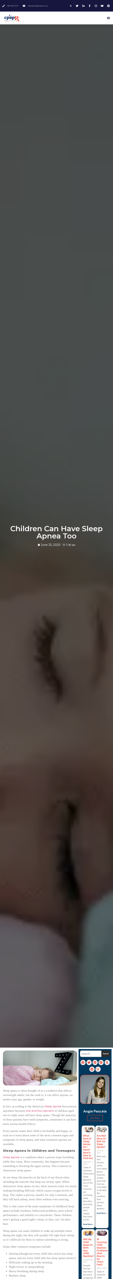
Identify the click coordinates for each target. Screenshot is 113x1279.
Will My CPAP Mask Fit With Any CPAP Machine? (88, 1248)
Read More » (88, 1224)
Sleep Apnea (53, 1106)
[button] (71, 6)
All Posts (95, 1118)
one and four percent (40, 1110)
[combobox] (90, 1054)
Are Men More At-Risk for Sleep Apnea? (102, 1141)
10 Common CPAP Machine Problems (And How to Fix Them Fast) (102, 1252)
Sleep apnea (11, 1157)
